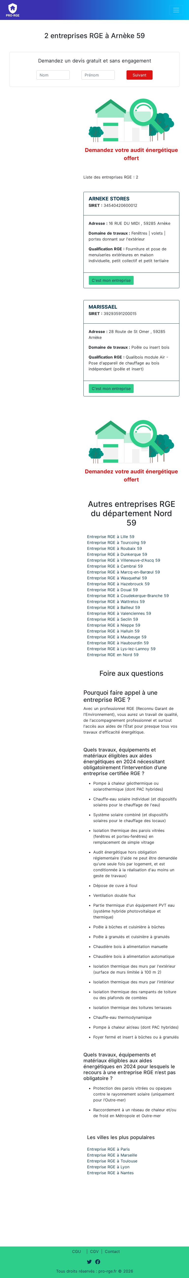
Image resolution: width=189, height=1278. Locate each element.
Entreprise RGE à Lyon (108, 1166)
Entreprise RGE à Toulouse (112, 1160)
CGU (76, 1251)
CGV (94, 1251)
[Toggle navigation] (176, 10)
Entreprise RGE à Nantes (110, 1172)
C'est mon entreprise (111, 280)
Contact (112, 1251)
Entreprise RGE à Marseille (112, 1155)
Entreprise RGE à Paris (108, 1149)
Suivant (139, 75)
